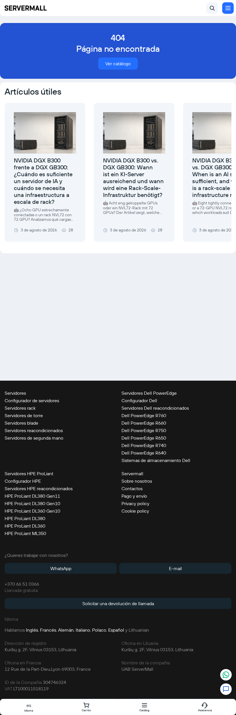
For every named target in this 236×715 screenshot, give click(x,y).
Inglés (32, 630)
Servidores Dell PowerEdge (149, 393)
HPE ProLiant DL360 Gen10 (32, 511)
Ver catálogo (118, 63)
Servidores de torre (24, 415)
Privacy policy (135, 503)
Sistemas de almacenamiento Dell (155, 460)
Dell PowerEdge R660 (143, 423)
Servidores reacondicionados (34, 430)
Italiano (83, 630)
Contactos (131, 488)
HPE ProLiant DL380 (25, 518)
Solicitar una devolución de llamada (118, 603)
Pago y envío (134, 496)
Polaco (99, 630)
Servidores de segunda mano (34, 438)
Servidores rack (20, 408)
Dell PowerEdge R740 (143, 445)
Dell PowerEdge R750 (143, 430)
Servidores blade (21, 423)
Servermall (132, 473)
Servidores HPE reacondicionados (39, 488)
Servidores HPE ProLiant (29, 473)
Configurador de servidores (32, 400)
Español (116, 630)
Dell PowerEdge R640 (143, 453)
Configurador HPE (23, 481)
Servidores (15, 393)
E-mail (175, 568)
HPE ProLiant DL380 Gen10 (32, 503)
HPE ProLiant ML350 (25, 533)
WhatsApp (60, 568)
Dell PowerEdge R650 (143, 438)
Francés (48, 630)
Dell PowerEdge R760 (143, 415)
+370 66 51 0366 (22, 584)
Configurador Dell (139, 400)
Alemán (66, 630)
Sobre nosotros (136, 481)
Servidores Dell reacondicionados (155, 408)
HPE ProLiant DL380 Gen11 (32, 496)
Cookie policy (135, 511)
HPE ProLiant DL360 (25, 526)
